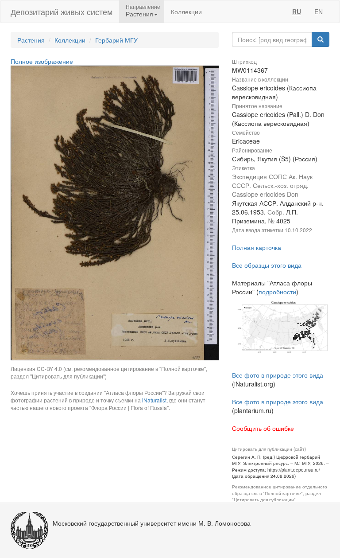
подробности (277, 291)
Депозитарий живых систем (61, 11)
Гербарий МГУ (116, 39)
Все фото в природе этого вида (277, 375)
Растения (31, 39)
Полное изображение (42, 61)
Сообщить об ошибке (263, 428)
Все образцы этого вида (266, 265)
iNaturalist (154, 400)
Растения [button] (139, 13)
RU (296, 11)
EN (318, 11)
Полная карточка (256, 247)
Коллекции (186, 11)
